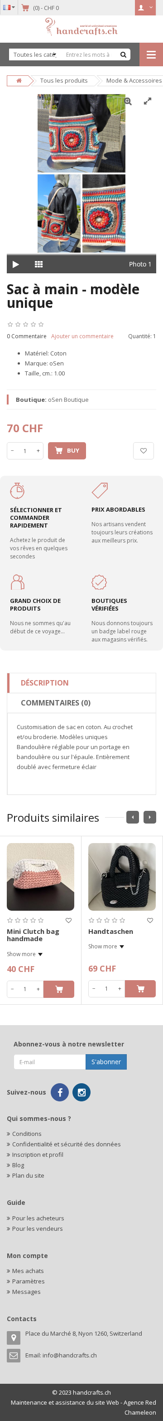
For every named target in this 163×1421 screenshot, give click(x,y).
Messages (26, 1292)
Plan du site (28, 1175)
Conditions (27, 1134)
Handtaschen (110, 931)
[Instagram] (81, 1092)
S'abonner (106, 1061)
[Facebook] (60, 1092)
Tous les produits (64, 80)
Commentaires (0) (56, 703)
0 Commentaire (27, 336)
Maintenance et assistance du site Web (65, 1402)
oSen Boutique (68, 399)
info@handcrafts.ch (70, 1355)
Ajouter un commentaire (82, 336)
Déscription (45, 683)
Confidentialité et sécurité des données (66, 1144)
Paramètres (28, 1281)
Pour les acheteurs (38, 1218)
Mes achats (28, 1271)
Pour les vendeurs (37, 1228)
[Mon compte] (145, 7)
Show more (21, 954)
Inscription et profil (37, 1154)
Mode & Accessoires (134, 80)
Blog (18, 1165)
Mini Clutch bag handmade (33, 935)
